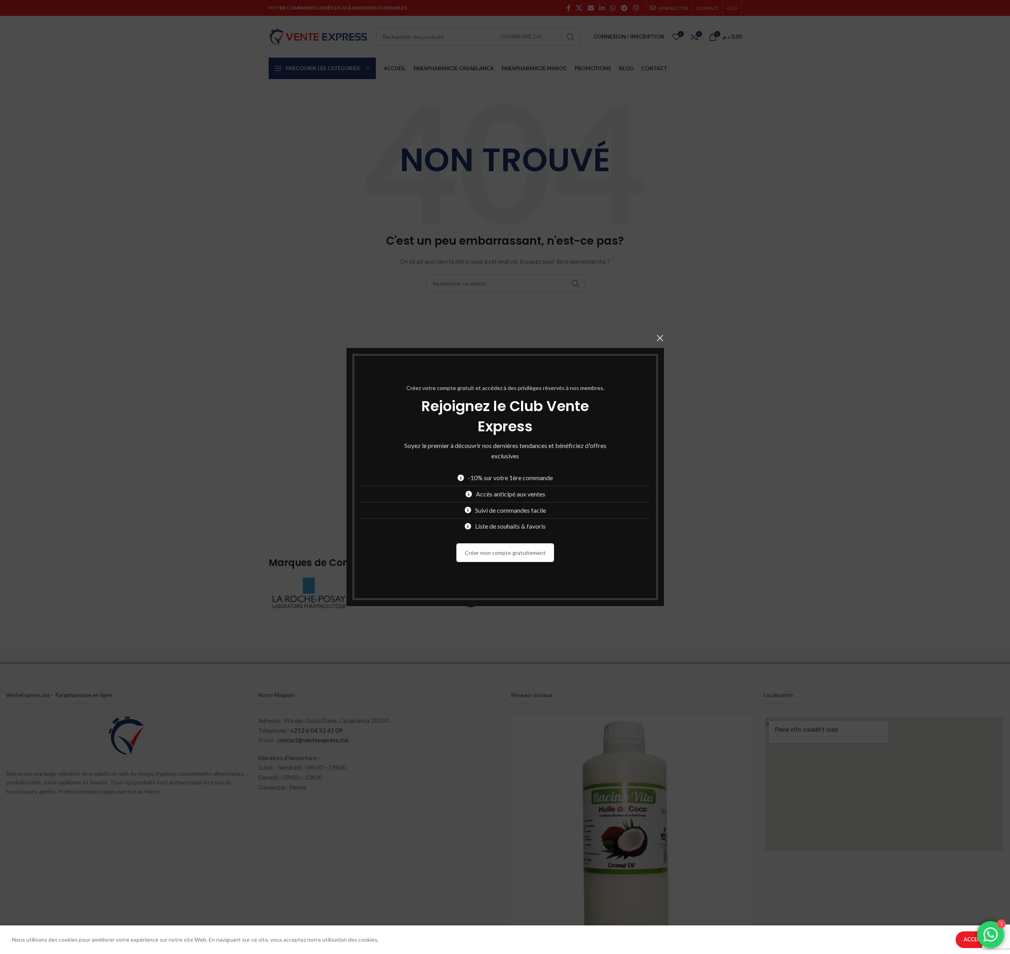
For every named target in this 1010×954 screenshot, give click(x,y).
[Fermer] (660, 338)
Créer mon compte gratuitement (505, 552)
